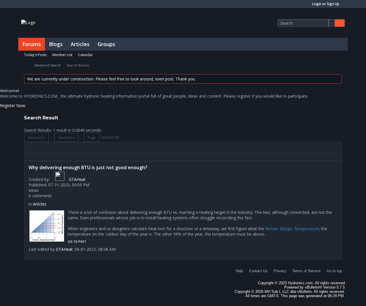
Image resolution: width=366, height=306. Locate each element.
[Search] (340, 23)
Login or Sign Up (325, 3)
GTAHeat (77, 179)
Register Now (12, 105)
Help (239, 271)
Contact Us (258, 271)
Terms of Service (306, 271)
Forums (31, 44)
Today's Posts (35, 54)
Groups (106, 44)
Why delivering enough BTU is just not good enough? (88, 167)
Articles (80, 44)
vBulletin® (313, 287)
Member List (62, 54)
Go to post (77, 242)
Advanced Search (47, 65)
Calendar (85, 54)
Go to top (334, 271)
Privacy (280, 271)
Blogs (56, 44)
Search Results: (38, 130)
